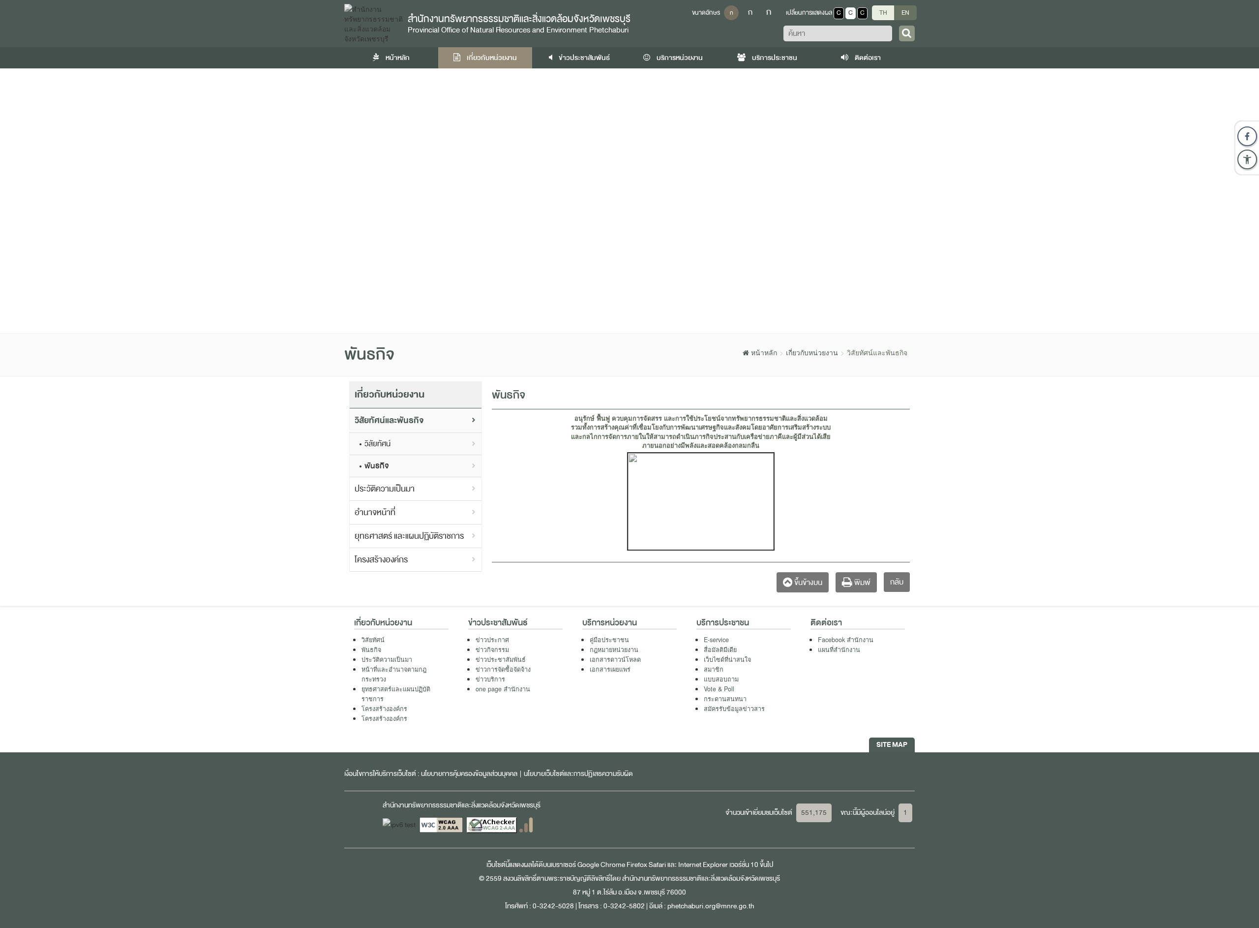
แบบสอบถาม (721, 679)
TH (883, 13)
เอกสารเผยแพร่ (610, 669)
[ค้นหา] (907, 33)
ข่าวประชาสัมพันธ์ (583, 57)
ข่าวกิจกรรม (492, 649)
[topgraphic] (629, 200)
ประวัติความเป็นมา (385, 488)
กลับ (896, 582)
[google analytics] (526, 824)
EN (905, 13)
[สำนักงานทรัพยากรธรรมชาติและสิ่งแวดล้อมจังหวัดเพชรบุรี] (373, 23)
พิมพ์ (861, 582)
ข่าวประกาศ (492, 639)
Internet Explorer (703, 864)
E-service (716, 639)
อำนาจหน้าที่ (375, 512)
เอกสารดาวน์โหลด (615, 659)
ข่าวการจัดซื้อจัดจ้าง (503, 669)
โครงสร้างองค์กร (381, 559)
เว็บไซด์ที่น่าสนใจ (727, 659)
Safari (658, 864)
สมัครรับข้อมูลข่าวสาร (734, 708)
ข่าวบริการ (490, 679)
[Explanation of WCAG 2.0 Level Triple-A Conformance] (442, 824)
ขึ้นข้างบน (807, 582)
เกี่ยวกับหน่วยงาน (491, 57)
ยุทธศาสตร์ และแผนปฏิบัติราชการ (409, 536)
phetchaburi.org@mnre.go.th (710, 906)
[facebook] (1247, 136)
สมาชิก (713, 669)
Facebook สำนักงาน (845, 639)
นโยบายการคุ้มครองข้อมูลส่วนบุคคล (469, 773)
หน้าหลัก (397, 57)
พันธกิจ (376, 466)
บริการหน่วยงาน (679, 57)
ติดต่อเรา (867, 57)
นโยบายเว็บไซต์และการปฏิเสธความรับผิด (578, 773)
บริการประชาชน (773, 57)
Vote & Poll (719, 688)
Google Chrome (601, 864)
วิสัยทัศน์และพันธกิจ (389, 420)
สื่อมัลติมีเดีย (720, 649)
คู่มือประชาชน (609, 639)
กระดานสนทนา (725, 698)
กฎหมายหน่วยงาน (614, 649)
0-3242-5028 (553, 906)
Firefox (637, 864)
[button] (1247, 159)
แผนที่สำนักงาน (839, 649)
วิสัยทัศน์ (377, 444)
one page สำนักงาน (503, 688)
